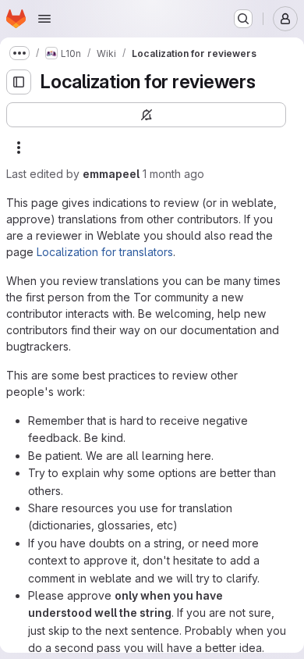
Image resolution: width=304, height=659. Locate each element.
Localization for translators (105, 251)
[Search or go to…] (243, 18)
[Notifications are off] (146, 114)
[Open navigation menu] (44, 18)
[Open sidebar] (18, 81)
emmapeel (111, 173)
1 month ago (173, 173)
